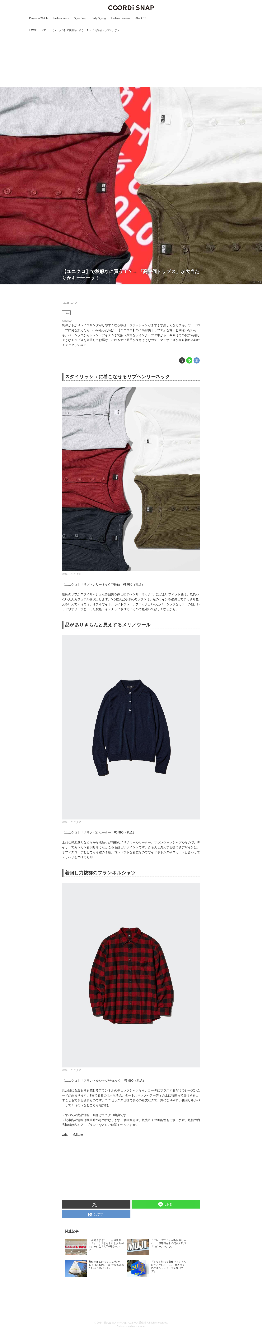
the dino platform (135, 1326)
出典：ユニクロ (72, 574)
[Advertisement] (131, 60)
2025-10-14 (70, 302)
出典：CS (256, 282)
